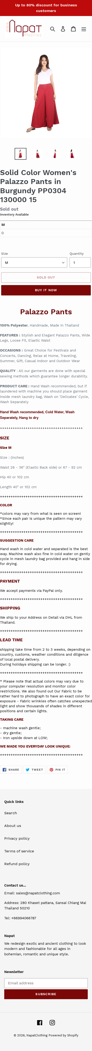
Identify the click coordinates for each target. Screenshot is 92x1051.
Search (10, 813)
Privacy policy (17, 838)
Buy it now (46, 290)
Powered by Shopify (63, 1035)
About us (12, 825)
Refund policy (17, 864)
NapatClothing (36, 1035)
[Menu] (84, 29)
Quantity (77, 253)
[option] (20, 154)
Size (4, 253)
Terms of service (19, 851)
